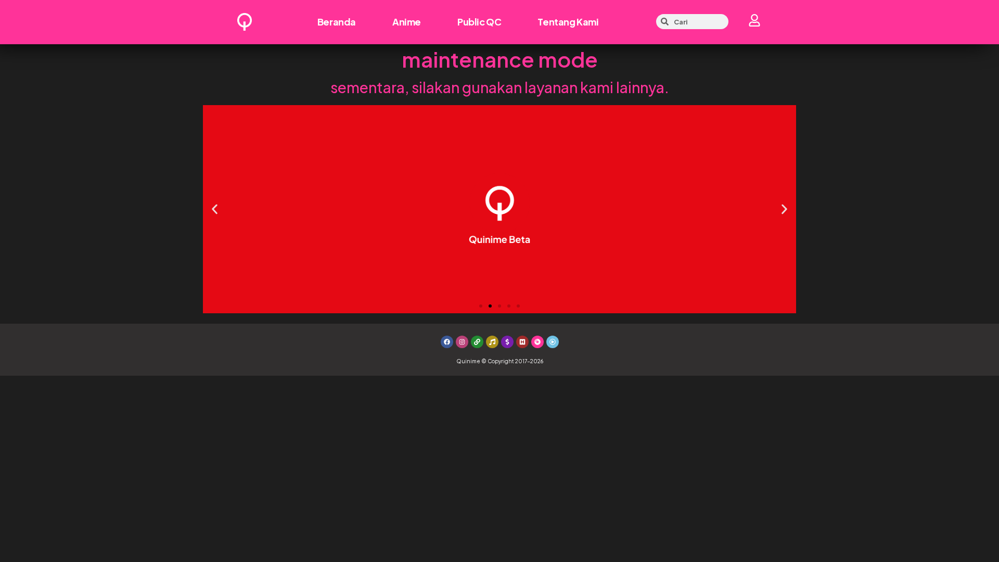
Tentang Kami (567, 21)
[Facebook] (447, 342)
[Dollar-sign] (507, 342)
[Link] (477, 342)
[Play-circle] (552, 342)
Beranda (336, 21)
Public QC (479, 21)
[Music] (492, 342)
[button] (214, 208)
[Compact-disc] (537, 342)
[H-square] (522, 342)
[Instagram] (462, 342)
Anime (406, 21)
